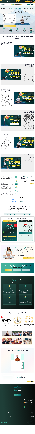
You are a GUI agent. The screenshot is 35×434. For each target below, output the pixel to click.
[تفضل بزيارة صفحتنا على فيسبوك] (7, 422)
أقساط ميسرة (7, 228)
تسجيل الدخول (2, 4)
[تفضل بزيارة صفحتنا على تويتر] (2, 422)
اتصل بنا (17, 394)
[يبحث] (5, 4)
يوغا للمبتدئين (32, 412)
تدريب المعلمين (32, 413)
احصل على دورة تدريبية (8, 269)
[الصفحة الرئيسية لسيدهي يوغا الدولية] (17, 387)
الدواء (10, 416)
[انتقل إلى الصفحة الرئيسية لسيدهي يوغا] (30, 4)
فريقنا (10, 400)
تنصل (10, 408)
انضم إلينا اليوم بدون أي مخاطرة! (29, 257)
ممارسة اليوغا (32, 417)
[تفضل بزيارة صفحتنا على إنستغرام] (6, 422)
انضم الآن (13, 4)
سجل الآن (32, 183)
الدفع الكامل (11, 228)
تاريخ (10, 417)
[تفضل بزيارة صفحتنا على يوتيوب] (4, 422)
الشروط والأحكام (9, 407)
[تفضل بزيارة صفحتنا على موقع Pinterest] (1, 422)
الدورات (10, 413)
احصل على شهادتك (30, 381)
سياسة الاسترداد (9, 404)
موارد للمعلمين (32, 416)
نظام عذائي (9, 412)
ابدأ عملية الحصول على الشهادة (10, 236)
